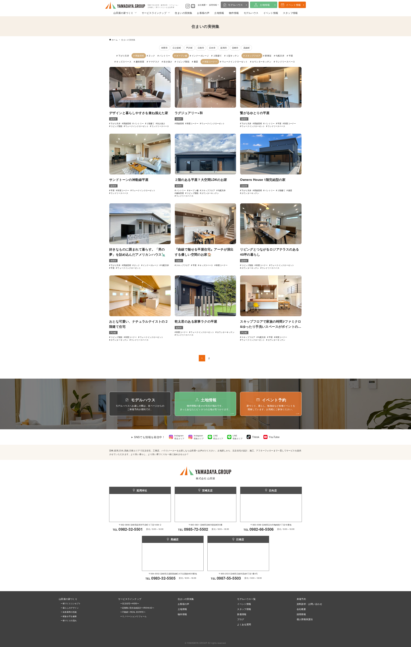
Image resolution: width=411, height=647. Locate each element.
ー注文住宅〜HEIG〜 (129, 603)
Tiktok (255, 437)
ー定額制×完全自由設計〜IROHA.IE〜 (137, 607)
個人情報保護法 (305, 619)
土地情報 (265, 4)
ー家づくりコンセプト (70, 603)
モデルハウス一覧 (246, 598)
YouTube (274, 437)
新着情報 (241, 614)
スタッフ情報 (290, 12)
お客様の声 (203, 12)
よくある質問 (244, 624)
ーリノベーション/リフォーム (132, 616)
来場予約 (301, 598)
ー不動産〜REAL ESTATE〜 (131, 611)
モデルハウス (235, 4)
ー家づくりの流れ (68, 620)
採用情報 (301, 614)
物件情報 (234, 12)
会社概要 (301, 609)
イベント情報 (293, 4)
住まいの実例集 (183, 12)
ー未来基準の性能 (68, 611)
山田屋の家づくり (123, 12)
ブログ (240, 619)
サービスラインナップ (154, 12)
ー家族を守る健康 (68, 616)
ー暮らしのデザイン (70, 607)
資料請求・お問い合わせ (309, 603)
